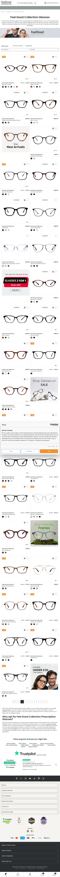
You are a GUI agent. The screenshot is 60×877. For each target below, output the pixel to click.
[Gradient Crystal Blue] (37, 123)
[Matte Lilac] (11, 481)
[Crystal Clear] (37, 230)
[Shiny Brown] (34, 158)
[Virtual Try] (25, 57)
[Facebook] (16, 778)
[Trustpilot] (7, 823)
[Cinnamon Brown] (3, 624)
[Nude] (34, 302)
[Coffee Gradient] (34, 517)
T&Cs (16, 868)
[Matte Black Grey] (3, 123)
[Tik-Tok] (43, 778)
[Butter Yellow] (9, 624)
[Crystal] (14, 87)
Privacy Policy (22, 868)
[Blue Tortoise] (31, 194)
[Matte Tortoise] (37, 266)
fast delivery (14, 728)
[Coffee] (9, 87)
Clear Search (29, 45)
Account (18, 875)
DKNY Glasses (22, 743)
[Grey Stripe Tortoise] (3, 696)
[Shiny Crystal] (9, 194)
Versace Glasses (32, 746)
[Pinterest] (39, 778)
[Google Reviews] (19, 824)
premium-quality (51, 724)
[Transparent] (6, 373)
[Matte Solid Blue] (6, 409)
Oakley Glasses (25, 745)
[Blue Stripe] (6, 553)
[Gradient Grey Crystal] (9, 230)
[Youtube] (30, 778)
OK (49, 451)
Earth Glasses (33, 743)
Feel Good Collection (18, 45)
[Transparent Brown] (9, 517)
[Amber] (17, 87)
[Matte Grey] (9, 123)
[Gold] (31, 588)
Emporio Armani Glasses (46, 743)
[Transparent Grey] (3, 266)
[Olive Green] (11, 87)
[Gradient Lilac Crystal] (34, 123)
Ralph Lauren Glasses (38, 745)
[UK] (28, 831)
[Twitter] (21, 778)
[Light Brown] (6, 266)
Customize (29, 451)
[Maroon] (3, 553)
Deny (11, 451)
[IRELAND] (32, 831)
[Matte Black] (6, 123)
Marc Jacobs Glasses (11, 745)
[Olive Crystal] (6, 230)
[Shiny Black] (31, 158)
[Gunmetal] (37, 588)
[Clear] (34, 87)
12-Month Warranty (30, 7)
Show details (51, 446)
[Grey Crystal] (9, 338)
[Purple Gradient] (37, 517)
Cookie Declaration (31, 868)
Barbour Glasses (11, 743)
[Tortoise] (3, 87)
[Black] (6, 87)
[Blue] (40, 87)
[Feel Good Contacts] (6, 3)
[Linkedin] (34, 778)
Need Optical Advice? (53, 3)
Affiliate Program (41, 868)
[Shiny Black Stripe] (6, 588)
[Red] (34, 230)
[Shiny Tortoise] (6, 194)
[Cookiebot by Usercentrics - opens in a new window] (51, 425)
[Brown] (9, 266)
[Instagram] (25, 778)
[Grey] (31, 338)
